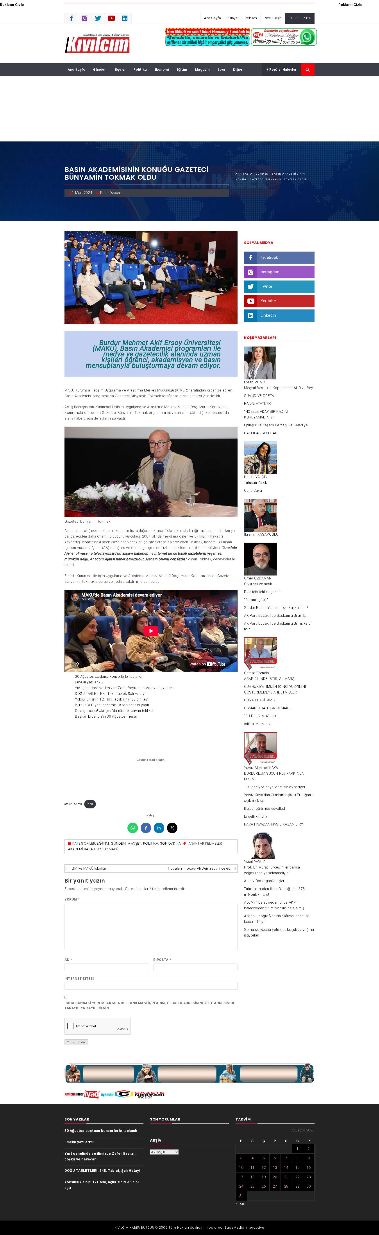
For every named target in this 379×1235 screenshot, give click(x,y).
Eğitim (182, 69)
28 (286, 1186)
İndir (90, 804)
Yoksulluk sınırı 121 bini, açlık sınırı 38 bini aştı (112, 699)
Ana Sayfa (212, 18)
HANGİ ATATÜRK (257, 404)
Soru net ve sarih (258, 584)
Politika (140, 69)
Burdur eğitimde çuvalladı (265, 808)
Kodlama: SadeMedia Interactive (235, 1227)
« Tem (240, 1203)
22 (297, 1177)
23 (309, 1177)
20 (275, 1177)
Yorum (72, 899)
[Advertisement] (189, 108)
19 (264, 1177)
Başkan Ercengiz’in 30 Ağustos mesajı (106, 716)
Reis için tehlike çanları (263, 592)
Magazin (202, 69)
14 (286, 1167)
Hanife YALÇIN (256, 477)
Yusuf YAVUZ (254, 862)
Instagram (270, 272)
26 (264, 1186)
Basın (89, 849)
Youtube (268, 300)
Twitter (267, 286)
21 (286, 1177)
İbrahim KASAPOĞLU (261, 534)
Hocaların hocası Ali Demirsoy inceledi (199, 868)
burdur (101, 849)
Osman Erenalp (256, 673)
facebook (269, 257)
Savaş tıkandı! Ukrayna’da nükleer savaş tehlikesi (115, 711)
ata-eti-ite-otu (73, 804)
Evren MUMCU (255, 382)
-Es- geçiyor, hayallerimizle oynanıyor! (275, 787)
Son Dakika (170, 843)
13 (275, 1167)
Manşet (134, 843)
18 (252, 1177)
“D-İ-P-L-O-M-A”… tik (260, 716)
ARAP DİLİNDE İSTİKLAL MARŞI (269, 679)
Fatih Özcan (110, 193)
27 (275, 1186)
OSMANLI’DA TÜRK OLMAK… (267, 708)
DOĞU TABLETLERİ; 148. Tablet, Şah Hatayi (110, 694)
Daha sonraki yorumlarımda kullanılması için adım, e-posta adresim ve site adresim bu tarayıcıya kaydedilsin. (149, 1005)
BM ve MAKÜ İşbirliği (89, 868)
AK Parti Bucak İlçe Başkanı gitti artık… (275, 615)
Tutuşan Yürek (255, 483)
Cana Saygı (253, 490)
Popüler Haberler (283, 69)
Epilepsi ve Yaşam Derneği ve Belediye (276, 425)
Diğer (237, 69)
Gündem (100, 69)
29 (297, 1186)
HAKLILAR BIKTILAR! (261, 433)
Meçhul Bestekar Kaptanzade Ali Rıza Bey (278, 388)
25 (252, 1186)
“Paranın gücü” (256, 600)
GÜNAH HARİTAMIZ (260, 700)
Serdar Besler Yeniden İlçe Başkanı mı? (276, 608)
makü (113, 849)
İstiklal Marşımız (257, 724)
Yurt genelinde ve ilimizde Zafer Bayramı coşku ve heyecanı (124, 688)
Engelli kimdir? (256, 816)
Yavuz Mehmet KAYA (261, 768)
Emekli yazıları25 (89, 682)
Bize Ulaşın (273, 18)
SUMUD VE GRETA (259, 396)
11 (252, 1167)
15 (297, 1167)
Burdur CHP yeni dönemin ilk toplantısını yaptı (112, 705)
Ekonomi (161, 69)
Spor (221, 69)
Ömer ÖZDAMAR (257, 578)
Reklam (251, 18)
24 (241, 1186)
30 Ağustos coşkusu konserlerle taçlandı (108, 676)
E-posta (162, 960)
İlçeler (120, 69)
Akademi (75, 849)
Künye (233, 18)
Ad (68, 960)
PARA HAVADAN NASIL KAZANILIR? (273, 824)
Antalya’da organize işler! (264, 881)
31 (241, 1196)
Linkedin (268, 315)
